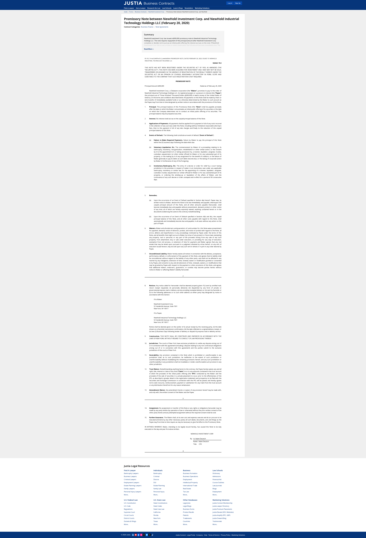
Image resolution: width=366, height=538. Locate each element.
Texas (155, 521)
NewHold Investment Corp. (156, 12)
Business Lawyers (130, 476)
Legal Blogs (187, 506)
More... (126, 495)
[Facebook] (138, 535)
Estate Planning (159, 486)
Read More (148, 49)
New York (156, 518)
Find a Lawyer (129, 8)
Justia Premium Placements (222, 509)
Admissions (217, 476)
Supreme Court (129, 512)
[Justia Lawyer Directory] (152, 535)
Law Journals (217, 486)
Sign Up (237, 3)
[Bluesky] (147, 535)
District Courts (129, 518)
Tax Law (186, 492)
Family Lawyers (129, 489)
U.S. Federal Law (131, 500)
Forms (131, 12)
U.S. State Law (159, 500)
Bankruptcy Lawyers (131, 473)
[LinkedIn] (133, 535)
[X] (149, 535)
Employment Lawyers (131, 482)
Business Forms (188, 509)
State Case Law (158, 509)
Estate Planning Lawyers (132, 486)
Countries (186, 521)
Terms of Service (214, 535)
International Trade (190, 486)
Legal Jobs (186, 503)
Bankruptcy (157, 473)
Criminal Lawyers (130, 479)
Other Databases (190, 500)
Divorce (156, 479)
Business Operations (190, 476)
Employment (187, 479)
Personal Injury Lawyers (132, 492)
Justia (125, 12)
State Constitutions (160, 503)
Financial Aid (217, 479)
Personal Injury (158, 492)
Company (199, 535)
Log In (230, 3)
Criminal (156, 476)
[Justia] (133, 3)
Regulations (128, 509)
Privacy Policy (225, 535)
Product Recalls (188, 512)
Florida (155, 515)
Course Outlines (218, 482)
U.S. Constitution (130, 503)
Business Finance (147, 27)
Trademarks (187, 518)
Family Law (157, 489)
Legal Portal (191, 535)
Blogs (215, 489)
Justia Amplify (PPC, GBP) (221, 515)
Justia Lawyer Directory (221, 506)
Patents (186, 515)
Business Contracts (141, 12)
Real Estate (187, 489)
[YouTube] (136, 535)
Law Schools (166, 8)
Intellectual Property (190, 482)
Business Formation (190, 473)
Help (205, 535)
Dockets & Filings (130, 521)
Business (186, 470)
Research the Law (153, 8)
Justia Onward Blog (219, 518)
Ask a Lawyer (141, 8)
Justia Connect (181, 535)
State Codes (157, 506)
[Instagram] (141, 535)
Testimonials (217, 521)
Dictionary (216, 473)
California (156, 512)
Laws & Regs (178, 8)
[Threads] (144, 535)
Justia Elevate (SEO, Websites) (223, 512)
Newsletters (189, 8)
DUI (154, 482)
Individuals (158, 470)
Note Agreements (162, 27)
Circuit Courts (129, 515)
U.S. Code (127, 506)
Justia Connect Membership (222, 503)
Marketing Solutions (202, 8)
